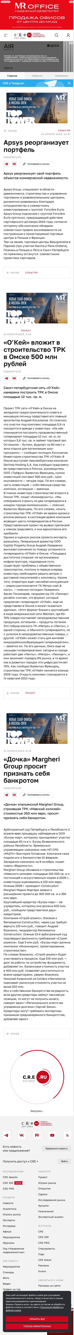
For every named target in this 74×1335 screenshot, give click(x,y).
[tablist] (35, 73)
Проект (26, 337)
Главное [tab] (12, 73)
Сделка (26, 1119)
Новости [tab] (35, 73)
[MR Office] (35, 14)
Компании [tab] (59, 73)
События (61, 127)
